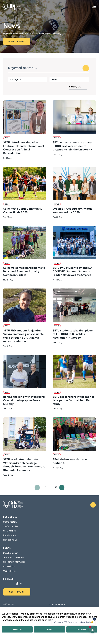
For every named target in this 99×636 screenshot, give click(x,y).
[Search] (85, 68)
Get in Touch (17, 592)
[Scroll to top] (93, 505)
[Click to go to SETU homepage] (13, 505)
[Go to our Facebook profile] (4, 584)
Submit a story (17, 41)
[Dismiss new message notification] (94, 619)
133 (55, 487)
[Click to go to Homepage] (12, 7)
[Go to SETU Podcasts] (21, 583)
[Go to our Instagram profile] (7, 584)
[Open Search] (88, 7)
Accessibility (9, 566)
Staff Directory (10, 522)
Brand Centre (9, 535)
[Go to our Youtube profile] (13, 584)
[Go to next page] (62, 487)
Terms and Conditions (13, 557)
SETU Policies (9, 531)
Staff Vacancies (10, 526)
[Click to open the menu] (94, 7)
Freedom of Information (14, 562)
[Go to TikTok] (17, 583)
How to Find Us (10, 540)
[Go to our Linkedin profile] (10, 584)
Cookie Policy (9, 571)
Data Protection (10, 553)
